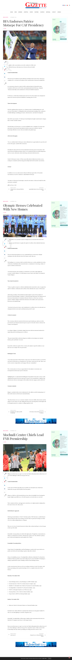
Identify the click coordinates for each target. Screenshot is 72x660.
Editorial (48, 12)
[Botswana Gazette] (36, 5)
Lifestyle (26, 12)
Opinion (59, 12)
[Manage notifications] (69, 657)
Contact (54, 12)
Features (36, 12)
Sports (31, 12)
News (15, 12)
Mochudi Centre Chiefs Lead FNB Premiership (23, 437)
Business (20, 12)
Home (11, 12)
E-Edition (42, 12)
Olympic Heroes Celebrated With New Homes (22, 207)
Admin (5, 28)
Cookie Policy (44, 658)
